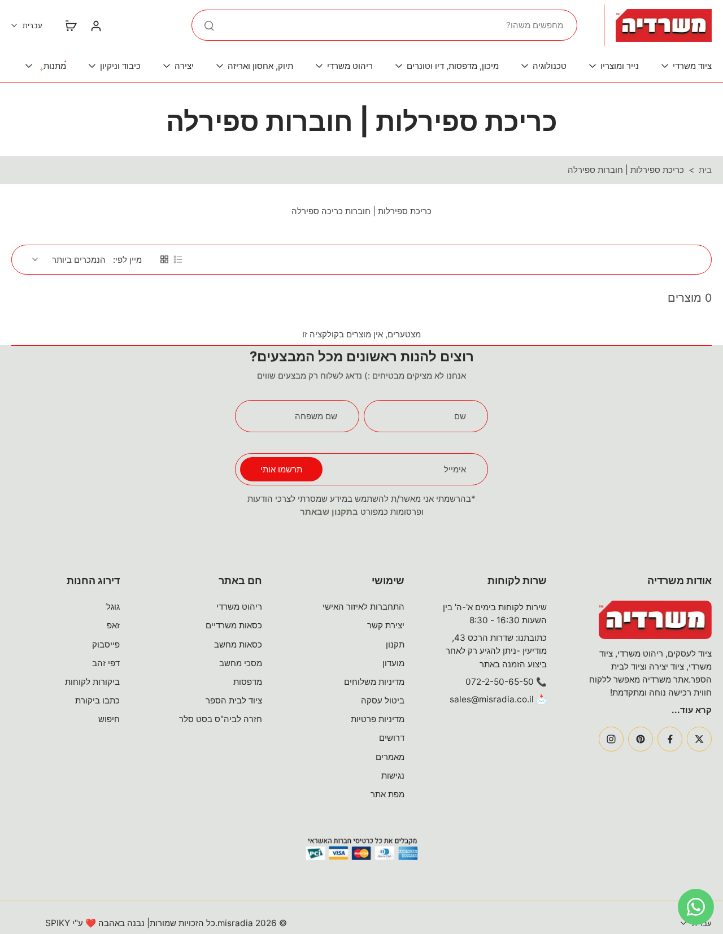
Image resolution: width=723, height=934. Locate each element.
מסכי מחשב (240, 663)
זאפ (113, 625)
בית (705, 169)
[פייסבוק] (669, 739)
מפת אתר (387, 794)
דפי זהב (106, 663)
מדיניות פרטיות (377, 719)
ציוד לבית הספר (234, 700)
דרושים (391, 737)
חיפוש (109, 719)
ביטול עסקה (382, 700)
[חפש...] (209, 25)
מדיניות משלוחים (374, 681)
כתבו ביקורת (97, 700)
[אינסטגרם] (611, 739)
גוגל (113, 606)
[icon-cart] (70, 25)
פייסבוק (106, 644)
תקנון (395, 644)
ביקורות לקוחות (92, 681)
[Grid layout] (164, 259)
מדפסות (247, 681)
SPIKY (57, 923)
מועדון (393, 663)
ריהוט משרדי (239, 606)
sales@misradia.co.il (492, 699)
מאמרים (390, 756)
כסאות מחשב (238, 644)
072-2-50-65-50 (499, 681)
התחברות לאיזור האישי (363, 606)
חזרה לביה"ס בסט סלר (220, 719)
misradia (235, 923)
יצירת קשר (385, 625)
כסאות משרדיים (234, 625)
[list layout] (178, 259)
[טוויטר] (699, 739)
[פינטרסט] (640, 739)
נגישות (392, 775)
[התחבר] (95, 25)
